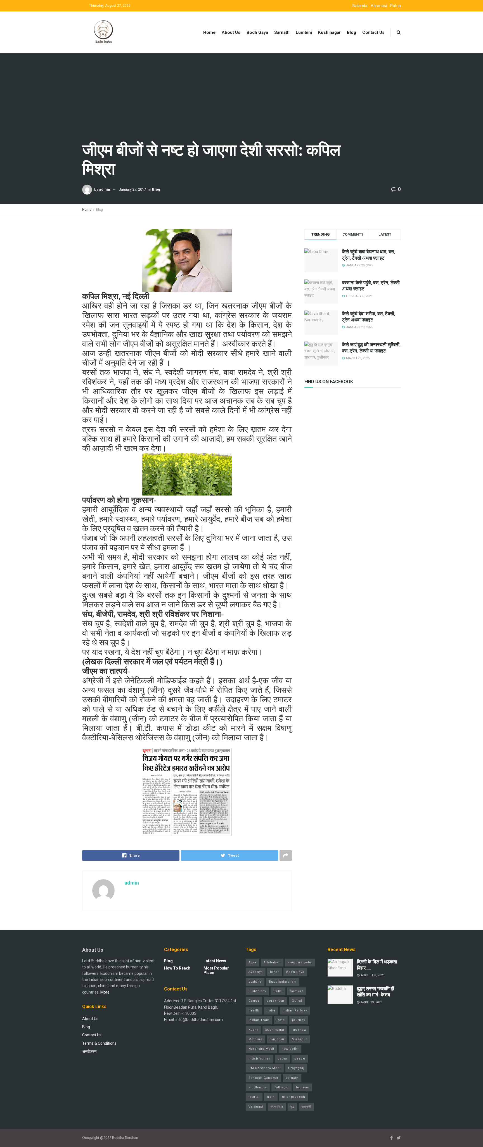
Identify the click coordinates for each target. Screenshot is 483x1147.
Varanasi (379, 5)
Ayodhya (255, 972)
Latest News (214, 961)
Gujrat (297, 1001)
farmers (297, 991)
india (271, 1010)
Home (209, 32)
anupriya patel (300, 962)
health (253, 1010)
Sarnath (282, 32)
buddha (255, 982)
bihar (274, 972)
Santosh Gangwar (263, 1078)
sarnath (292, 1078)
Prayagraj (296, 1068)
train (271, 1097)
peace (299, 1058)
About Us (231, 32)
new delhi (290, 1049)
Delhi (278, 991)
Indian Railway (295, 1010)
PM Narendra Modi (264, 1068)
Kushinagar (329, 32)
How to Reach (177, 968)
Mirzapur (299, 1039)
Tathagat (281, 1087)
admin (104, 189)
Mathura (255, 1039)
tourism (302, 1087)
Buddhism (257, 991)
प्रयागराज (277, 1106)
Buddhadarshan (282, 982)
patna (282, 1058)
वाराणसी (306, 1106)
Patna (395, 5)
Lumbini (304, 32)
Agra (252, 962)
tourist (254, 1097)
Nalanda (359, 5)
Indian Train (258, 1020)
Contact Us (373, 32)
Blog (351, 32)
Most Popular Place (216, 970)
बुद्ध (292, 1106)
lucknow (299, 1030)
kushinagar (275, 1030)
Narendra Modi (261, 1049)
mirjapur (277, 1039)
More (105, 992)
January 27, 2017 (132, 189)
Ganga (253, 1001)
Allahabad (272, 962)
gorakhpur (276, 1001)
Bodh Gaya (257, 32)
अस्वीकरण (89, 1051)
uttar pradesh (293, 1097)
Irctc (281, 1020)
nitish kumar (259, 1058)
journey (298, 1020)
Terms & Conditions (99, 1043)
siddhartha (257, 1087)
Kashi (253, 1030)
